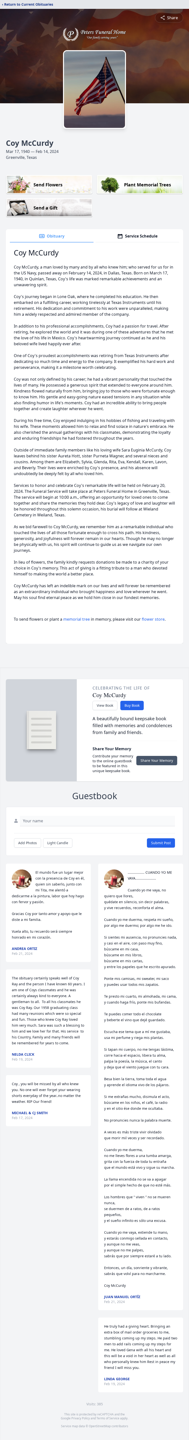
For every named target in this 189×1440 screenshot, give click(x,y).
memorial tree (76, 619)
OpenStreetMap (100, 1426)
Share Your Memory (157, 760)
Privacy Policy (80, 1418)
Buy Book (132, 705)
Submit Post (161, 842)
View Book (105, 705)
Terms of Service (107, 1418)
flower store (153, 619)
